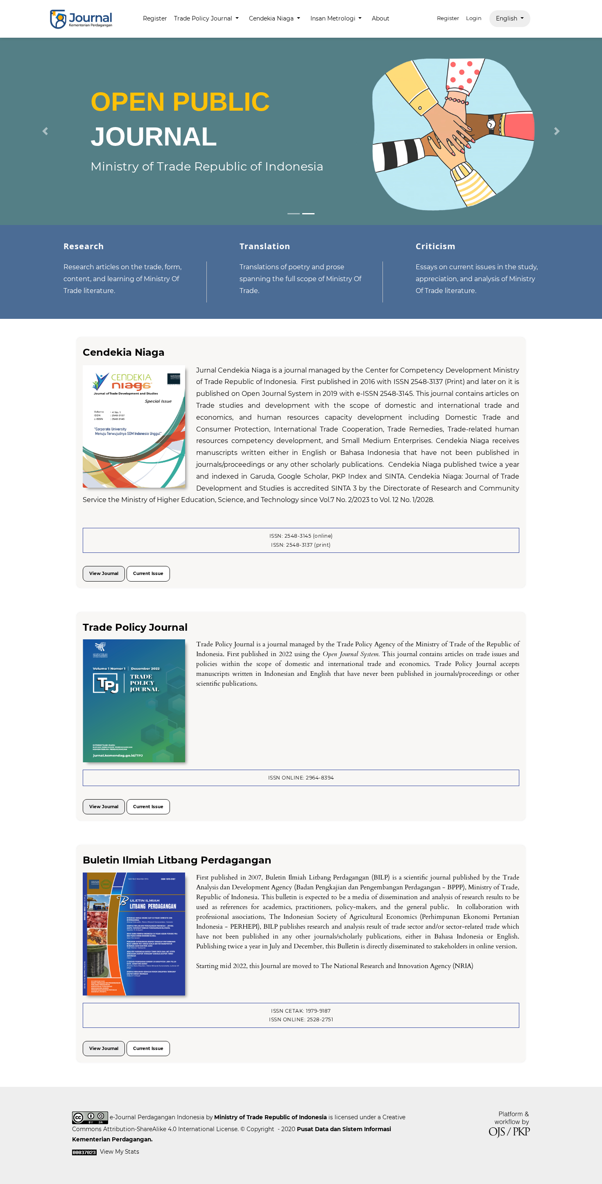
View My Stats (119, 1151)
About (380, 18)
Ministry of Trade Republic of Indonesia (270, 1117)
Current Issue (148, 573)
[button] (45, 131)
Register (155, 18)
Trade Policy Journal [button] (204, 18)
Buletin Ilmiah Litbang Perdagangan (177, 860)
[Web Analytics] (84, 1151)
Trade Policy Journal (135, 627)
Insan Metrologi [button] (333, 18)
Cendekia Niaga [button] (272, 18)
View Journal (103, 573)
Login (474, 18)
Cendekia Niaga (124, 352)
